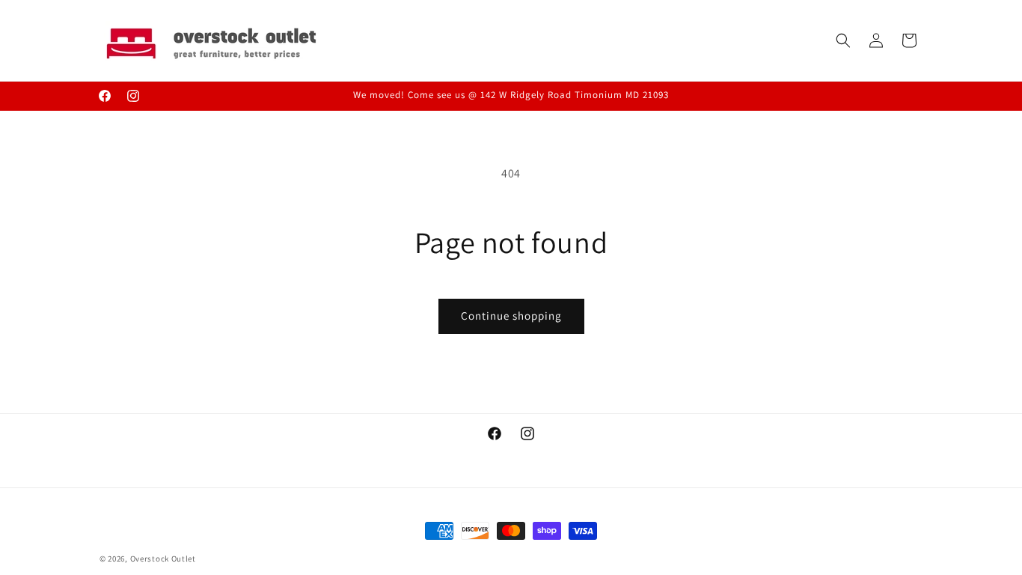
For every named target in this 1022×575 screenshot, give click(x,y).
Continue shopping (511, 315)
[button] (843, 40)
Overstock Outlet (163, 558)
